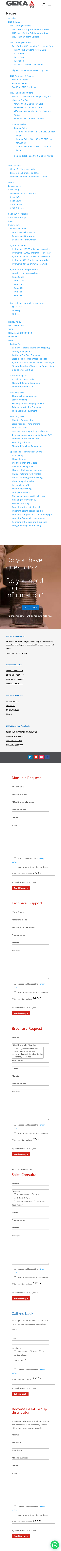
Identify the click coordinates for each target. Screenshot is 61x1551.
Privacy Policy (14, 321)
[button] (55, 1544)
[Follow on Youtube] (36, 757)
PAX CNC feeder (19, 83)
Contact (11, 182)
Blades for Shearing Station (23, 169)
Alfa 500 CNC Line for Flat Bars (28, 107)
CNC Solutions (15, 22)
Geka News (15, 200)
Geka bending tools (19, 375)
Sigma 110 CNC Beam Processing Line (30, 70)
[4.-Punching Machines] (27, 1056)
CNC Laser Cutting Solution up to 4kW (30, 33)
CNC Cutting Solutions (20, 25)
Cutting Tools (16, 344)
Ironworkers (14, 225)
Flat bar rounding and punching (27, 477)
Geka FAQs (15, 197)
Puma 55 (18, 291)
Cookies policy (15, 186)
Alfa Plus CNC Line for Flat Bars (29, 118)
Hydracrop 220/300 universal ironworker (31, 256)
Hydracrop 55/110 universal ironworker (30, 260)
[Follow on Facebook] (47, 757)
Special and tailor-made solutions (26, 451)
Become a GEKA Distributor (23, 193)
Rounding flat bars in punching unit (29, 518)
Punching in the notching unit (26, 507)
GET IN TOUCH (30, 607)
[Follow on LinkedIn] (30, 757)
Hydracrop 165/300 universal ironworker (31, 252)
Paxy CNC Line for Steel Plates (28, 64)
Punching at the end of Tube (25, 438)
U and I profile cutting (22, 369)
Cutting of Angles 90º (22, 351)
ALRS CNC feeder (20, 79)
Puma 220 (19, 288)
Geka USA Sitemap (17, 217)
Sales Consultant (14, 670)
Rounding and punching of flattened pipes (32, 514)
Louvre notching (19, 399)
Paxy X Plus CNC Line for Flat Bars (30, 49)
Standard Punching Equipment (27, 446)
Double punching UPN (22, 466)
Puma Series (18, 277)
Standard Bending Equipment (26, 383)
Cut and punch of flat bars (24, 462)
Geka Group (13, 189)
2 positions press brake (23, 379)
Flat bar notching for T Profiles (26, 474)
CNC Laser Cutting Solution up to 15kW (30, 29)
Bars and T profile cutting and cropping (31, 347)
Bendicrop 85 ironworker (24, 239)
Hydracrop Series (18, 245)
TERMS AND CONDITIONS (20, 333)
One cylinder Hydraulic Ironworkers (27, 303)
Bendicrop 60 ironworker (24, 236)
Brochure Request (15, 675)
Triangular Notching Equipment (27, 407)
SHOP (10, 329)
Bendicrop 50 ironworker (24, 232)
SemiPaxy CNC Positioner (24, 87)
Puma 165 (19, 284)
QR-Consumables (16, 325)
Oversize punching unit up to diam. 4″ (30, 431)
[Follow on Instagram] (41, 757)
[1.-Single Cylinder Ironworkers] (27, 1048)
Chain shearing (19, 459)
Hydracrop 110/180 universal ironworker (31, 249)
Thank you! (13, 336)
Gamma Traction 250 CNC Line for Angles (33, 155)
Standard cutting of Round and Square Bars (33, 366)
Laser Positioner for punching (26, 423)
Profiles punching (20, 503)
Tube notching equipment (24, 410)
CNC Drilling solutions (20, 42)
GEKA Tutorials (17, 208)
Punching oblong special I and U (27, 510)
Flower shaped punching (24, 481)
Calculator (13, 18)
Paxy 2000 (19, 61)
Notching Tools (17, 392)
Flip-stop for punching (22, 420)
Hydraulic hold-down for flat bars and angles (33, 362)
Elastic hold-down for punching (27, 470)
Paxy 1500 (19, 57)
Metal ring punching (21, 488)
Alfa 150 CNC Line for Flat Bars (28, 103)
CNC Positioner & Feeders (22, 76)
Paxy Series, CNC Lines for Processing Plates (33, 46)
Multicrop (16, 314)
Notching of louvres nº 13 (24, 499)
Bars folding (18, 455)
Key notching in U (20, 485)
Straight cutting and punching (26, 525)
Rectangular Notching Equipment (28, 403)
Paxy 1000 (19, 53)
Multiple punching (21, 492)
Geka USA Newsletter (18, 213)
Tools (10, 340)
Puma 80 (18, 295)
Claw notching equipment (24, 396)
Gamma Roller (21, 128)
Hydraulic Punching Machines (24, 269)
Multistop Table (19, 427)
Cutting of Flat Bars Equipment (26, 355)
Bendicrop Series (18, 228)
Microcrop (17, 306)
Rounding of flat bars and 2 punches (29, 522)
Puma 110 (19, 280)
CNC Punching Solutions (21, 92)
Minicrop (16, 310)
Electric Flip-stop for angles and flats (29, 358)
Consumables (14, 165)
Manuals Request (14, 683)
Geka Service (16, 204)
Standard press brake (22, 386)
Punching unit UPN (21, 442)
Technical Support (15, 679)
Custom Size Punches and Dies (24, 173)
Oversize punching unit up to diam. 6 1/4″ (32, 435)
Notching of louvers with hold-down (29, 496)
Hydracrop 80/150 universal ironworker (30, 263)
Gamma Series (19, 124)
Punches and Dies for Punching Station (28, 176)
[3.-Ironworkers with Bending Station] (27, 1054)
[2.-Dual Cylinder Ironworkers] (27, 1051)
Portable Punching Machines (26, 273)
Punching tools (17, 416)
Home (11, 221)
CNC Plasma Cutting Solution (26, 36)
